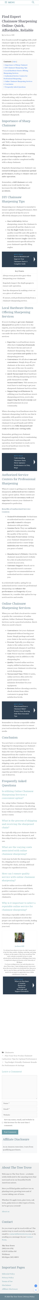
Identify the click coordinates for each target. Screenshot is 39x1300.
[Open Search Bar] (33, 2)
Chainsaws (9, 1052)
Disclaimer (6, 1285)
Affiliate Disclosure (10, 1289)
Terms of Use (7, 1281)
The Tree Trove (16, 1297)
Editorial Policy (8, 1274)
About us (5, 1211)
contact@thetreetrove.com (20, 1234)
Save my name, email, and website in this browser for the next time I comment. (19, 1123)
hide (14, 62)
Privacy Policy (8, 1278)
